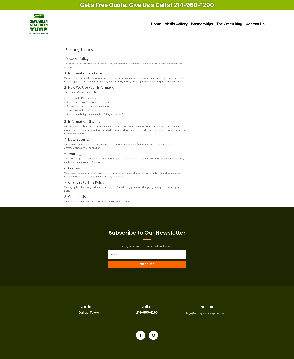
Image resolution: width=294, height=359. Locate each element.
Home (156, 24)
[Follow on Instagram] (153, 335)
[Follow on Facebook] (140, 335)
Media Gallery (176, 24)
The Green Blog (229, 24)
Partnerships (202, 24)
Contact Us (255, 24)
